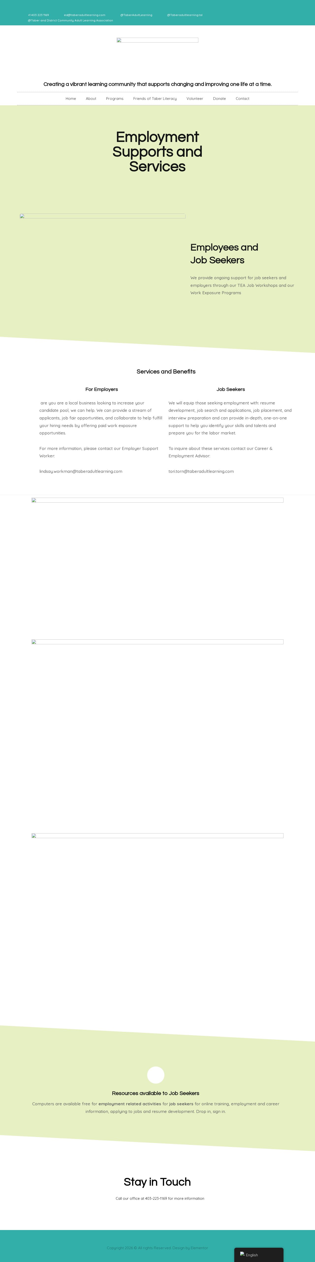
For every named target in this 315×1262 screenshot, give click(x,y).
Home (71, 98)
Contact (242, 98)
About (91, 98)
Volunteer (195, 98)
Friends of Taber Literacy (155, 98)
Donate (219, 98)
